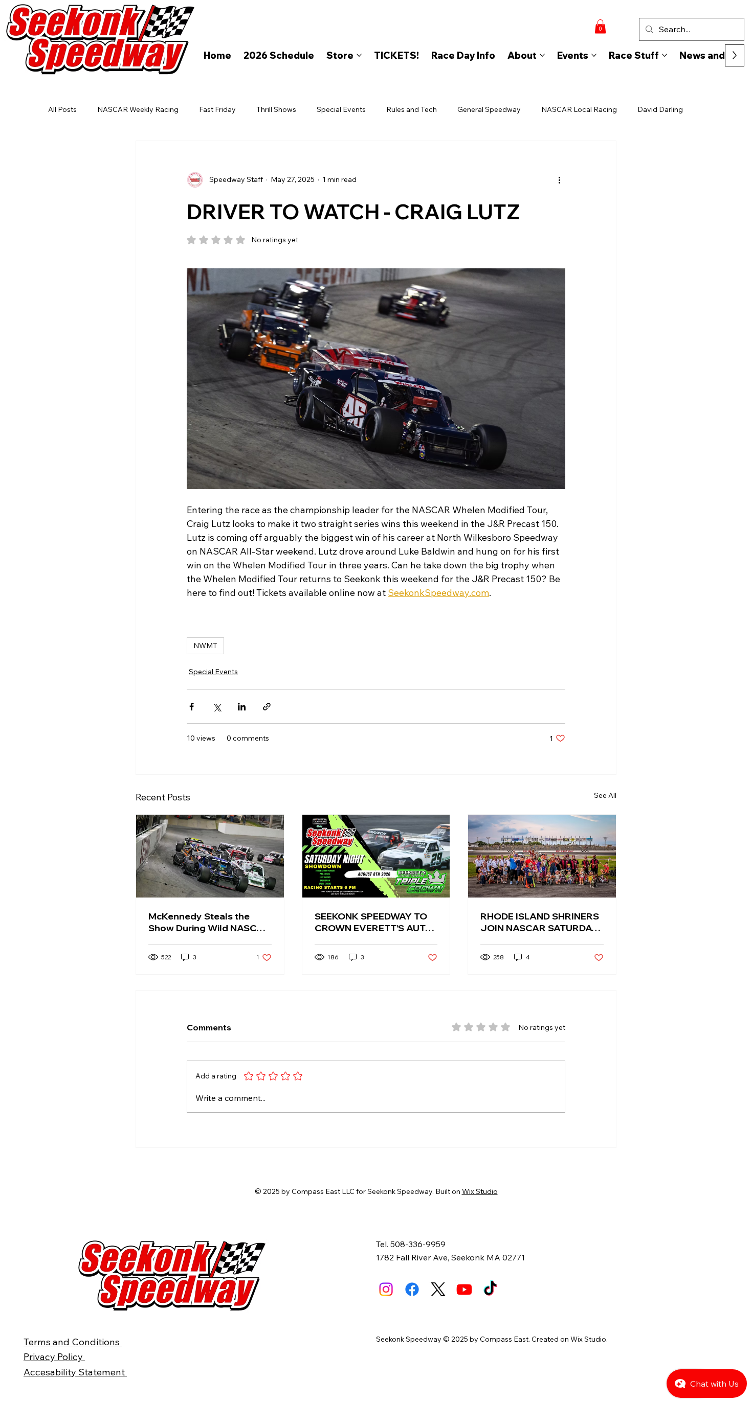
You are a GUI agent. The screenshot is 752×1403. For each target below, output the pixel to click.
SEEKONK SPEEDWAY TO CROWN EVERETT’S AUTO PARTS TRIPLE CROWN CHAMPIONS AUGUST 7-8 (374, 922)
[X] (438, 1289)
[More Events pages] (593, 55)
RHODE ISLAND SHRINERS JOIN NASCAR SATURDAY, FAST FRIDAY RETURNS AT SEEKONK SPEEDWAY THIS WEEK (540, 922)
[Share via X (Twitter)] (217, 706)
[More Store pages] (359, 55)
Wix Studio (480, 1191)
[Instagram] (386, 1289)
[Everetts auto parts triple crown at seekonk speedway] (376, 856)
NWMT (205, 645)
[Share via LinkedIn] (242, 706)
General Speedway (489, 109)
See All (605, 795)
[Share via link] (267, 706)
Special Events (341, 109)
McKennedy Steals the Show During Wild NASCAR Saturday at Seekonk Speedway (209, 922)
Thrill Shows (276, 109)
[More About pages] (542, 55)
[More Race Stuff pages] (664, 55)
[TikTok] (490, 1289)
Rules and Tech (411, 109)
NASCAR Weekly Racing (138, 109)
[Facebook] (412, 1289)
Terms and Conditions (73, 1342)
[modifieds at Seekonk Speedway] (210, 856)
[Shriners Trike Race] (542, 856)
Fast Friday (217, 109)
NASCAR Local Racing (579, 109)
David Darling (660, 109)
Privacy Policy (54, 1356)
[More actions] (559, 180)
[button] (600, 26)
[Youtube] (464, 1289)
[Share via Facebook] (191, 706)
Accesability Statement (75, 1372)
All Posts (62, 109)
